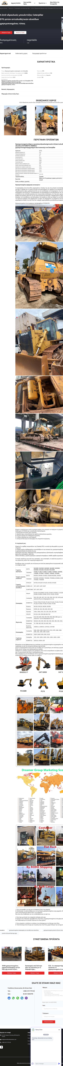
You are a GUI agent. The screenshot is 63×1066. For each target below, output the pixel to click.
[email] (9, 998)
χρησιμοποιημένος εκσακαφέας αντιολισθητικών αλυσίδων (24, 930)
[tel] (30, 998)
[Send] (59, 1063)
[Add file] (33, 1063)
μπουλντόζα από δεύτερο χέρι (9, 933)
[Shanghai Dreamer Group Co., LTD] (5, 3)
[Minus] (59, 1030)
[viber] (26, 998)
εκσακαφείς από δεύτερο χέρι (22, 8)
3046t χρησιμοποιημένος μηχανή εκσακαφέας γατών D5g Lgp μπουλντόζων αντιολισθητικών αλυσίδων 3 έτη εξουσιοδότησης (11, 969)
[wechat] (17, 998)
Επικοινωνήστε (48, 1021)
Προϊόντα (11, 8)
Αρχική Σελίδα (3, 8)
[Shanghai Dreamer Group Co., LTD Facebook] (1, 1047)
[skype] (22, 998)
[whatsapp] (13, 998)
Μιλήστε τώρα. (6, 32)
